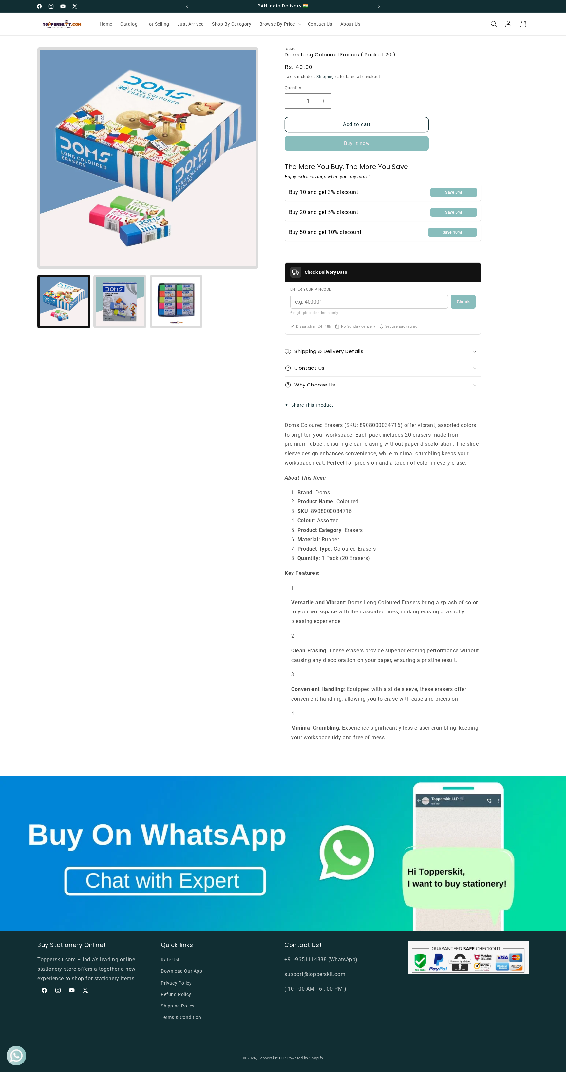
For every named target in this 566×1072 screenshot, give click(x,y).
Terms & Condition (181, 1017)
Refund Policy (176, 994)
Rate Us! (170, 959)
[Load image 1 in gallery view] (63, 301)
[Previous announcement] (187, 6)
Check (463, 301)
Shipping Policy (178, 1005)
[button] (279, 24)
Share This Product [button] (312, 405)
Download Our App (181, 971)
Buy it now (357, 143)
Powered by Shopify (305, 1058)
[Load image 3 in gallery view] (176, 301)
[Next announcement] (379, 6)
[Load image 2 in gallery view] (119, 301)
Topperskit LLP (272, 1058)
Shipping (325, 76)
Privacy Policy (176, 983)
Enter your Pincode (310, 289)
